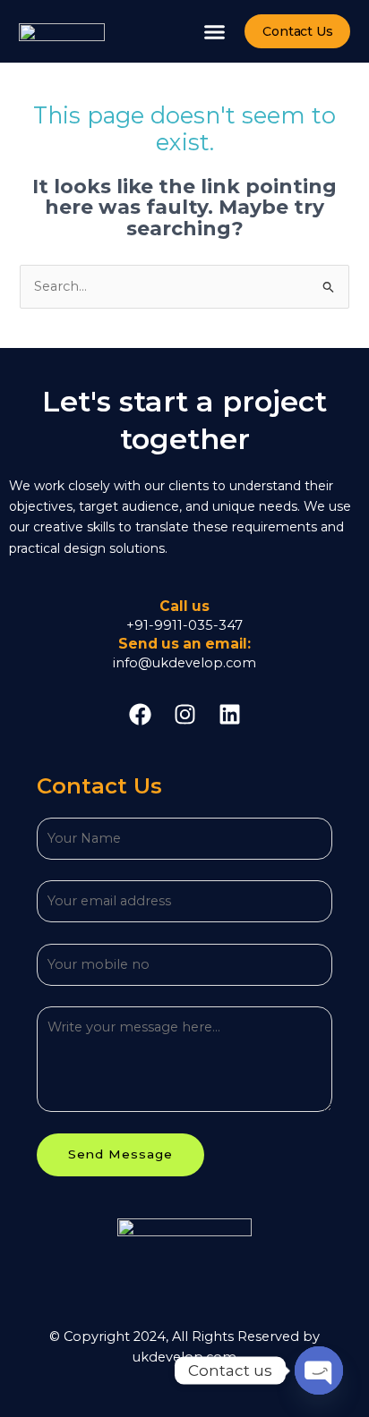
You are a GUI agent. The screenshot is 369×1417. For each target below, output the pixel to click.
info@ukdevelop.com (184, 663)
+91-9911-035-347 (184, 625)
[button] (215, 31)
